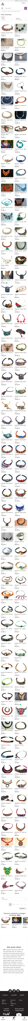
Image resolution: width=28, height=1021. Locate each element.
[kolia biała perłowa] (7, 42)
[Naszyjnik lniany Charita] (7, 842)
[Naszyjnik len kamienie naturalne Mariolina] (21, 784)
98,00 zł (3, 50)
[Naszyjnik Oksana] (7, 653)
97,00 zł (3, 806)
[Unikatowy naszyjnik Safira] (7, 536)
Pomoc (3, 1001)
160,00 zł (17, 399)
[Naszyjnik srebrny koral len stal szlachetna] (21, 71)
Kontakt (20, 1000)
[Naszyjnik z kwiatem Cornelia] (7, 304)
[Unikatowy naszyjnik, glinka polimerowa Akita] (7, 333)
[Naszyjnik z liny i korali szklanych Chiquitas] (7, 696)
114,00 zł (17, 283)
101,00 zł (17, 690)
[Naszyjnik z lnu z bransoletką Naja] (7, 609)
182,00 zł (17, 530)
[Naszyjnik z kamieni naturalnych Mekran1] (7, 71)
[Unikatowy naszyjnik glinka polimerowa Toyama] (21, 377)
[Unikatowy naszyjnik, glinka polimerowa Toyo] (21, 391)
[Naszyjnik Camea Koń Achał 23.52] (21, 57)
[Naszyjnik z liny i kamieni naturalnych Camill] (7, 856)
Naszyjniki (15, 11)
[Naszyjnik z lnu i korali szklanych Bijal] (7, 246)
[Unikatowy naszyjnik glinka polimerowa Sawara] (7, 391)
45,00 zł (17, 254)
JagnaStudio (3, 34)
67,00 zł (3, 210)
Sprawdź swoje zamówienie (22, 0)
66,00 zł (17, 603)
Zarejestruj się (13, 1003)
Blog (11, 1001)
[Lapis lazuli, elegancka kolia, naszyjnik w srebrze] (21, 188)
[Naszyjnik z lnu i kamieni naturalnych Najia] (21, 609)
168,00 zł (3, 927)
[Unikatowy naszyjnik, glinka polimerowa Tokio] (21, 318)
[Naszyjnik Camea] (7, 129)
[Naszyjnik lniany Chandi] (21, 842)
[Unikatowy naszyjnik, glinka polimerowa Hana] (7, 827)
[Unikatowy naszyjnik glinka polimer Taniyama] (21, 420)
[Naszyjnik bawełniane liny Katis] (7, 784)
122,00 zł (3, 108)
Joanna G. (16, 48)
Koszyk (13, 1019)
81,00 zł (17, 181)
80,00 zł (17, 297)
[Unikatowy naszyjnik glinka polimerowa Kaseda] (21, 435)
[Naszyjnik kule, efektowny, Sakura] (7, 871)
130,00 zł (17, 123)
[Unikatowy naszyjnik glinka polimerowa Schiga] (7, 377)
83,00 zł (3, 268)
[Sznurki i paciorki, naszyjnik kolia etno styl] (21, 246)
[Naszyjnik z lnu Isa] (21, 755)
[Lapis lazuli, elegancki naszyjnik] (21, 115)
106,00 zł (17, 777)
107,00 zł (17, 384)
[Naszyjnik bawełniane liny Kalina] (7, 769)
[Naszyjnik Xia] (21, 696)
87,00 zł (3, 283)
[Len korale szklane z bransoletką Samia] (7, 551)
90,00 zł (17, 50)
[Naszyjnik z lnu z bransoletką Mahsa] (21, 580)
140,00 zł (3, 94)
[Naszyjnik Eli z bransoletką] (7, 725)
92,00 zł (17, 792)
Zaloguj (12, 1005)
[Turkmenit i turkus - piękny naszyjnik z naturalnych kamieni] (21, 144)
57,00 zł (3, 254)
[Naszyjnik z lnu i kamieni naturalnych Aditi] (21, 173)
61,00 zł (17, 108)
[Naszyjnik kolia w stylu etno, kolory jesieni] (21, 260)
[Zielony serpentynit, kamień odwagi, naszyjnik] (21, 28)
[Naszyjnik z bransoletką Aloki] (21, 289)
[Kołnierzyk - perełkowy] (7, 57)
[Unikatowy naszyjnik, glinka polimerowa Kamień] (21, 275)
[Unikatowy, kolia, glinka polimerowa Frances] (7, 507)
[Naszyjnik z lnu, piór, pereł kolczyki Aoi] (21, 217)
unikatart (16, 63)
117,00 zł (3, 486)
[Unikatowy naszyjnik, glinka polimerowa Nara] (7, 348)
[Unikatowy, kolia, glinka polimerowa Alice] (21, 464)
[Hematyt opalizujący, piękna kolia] (21, 231)
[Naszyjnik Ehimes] (21, 885)
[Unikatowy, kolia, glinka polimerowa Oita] (7, 362)
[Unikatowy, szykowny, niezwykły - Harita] (21, 769)
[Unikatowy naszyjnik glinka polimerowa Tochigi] (21, 362)
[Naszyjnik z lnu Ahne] (21, 536)
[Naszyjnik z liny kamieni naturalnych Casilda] (21, 856)
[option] (6, 922)
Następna (22, 908)
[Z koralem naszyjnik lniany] (7, 28)
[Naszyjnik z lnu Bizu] (21, 740)
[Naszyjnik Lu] (21, 725)
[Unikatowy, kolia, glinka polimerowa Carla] (7, 493)
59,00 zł (3, 123)
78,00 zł (3, 152)
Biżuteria (10, 11)
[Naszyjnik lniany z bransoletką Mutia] (7, 580)
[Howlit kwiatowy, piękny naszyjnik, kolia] (7, 86)
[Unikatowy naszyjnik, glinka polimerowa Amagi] (7, 406)
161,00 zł (17, 501)
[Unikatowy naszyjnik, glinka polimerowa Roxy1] (7, 318)
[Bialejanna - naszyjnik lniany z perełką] (7, 115)
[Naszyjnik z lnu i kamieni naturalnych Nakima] (21, 624)
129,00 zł (3, 341)
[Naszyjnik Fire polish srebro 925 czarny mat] (21, 86)
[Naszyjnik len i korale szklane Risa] (21, 100)
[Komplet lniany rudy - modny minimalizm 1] (7, 711)
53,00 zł (17, 733)
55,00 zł (3, 137)
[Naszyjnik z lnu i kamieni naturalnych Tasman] (7, 566)
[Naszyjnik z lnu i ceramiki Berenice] (21, 638)
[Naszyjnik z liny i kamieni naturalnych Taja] (21, 551)
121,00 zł (3, 530)
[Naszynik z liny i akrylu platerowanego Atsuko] (21, 667)
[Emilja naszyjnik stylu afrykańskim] (7, 144)
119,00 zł (17, 137)
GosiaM (2, 63)
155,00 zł (17, 414)
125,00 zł (17, 36)
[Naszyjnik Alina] (21, 653)
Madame (16, 34)
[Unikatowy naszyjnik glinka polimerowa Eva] (21, 507)
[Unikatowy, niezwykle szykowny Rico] (21, 711)
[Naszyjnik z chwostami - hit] (21, 595)
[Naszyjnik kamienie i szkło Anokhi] (7, 682)
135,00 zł (3, 515)
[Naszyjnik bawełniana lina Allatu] (7, 522)
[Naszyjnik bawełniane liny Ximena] (21, 522)
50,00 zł (3, 65)
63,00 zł (17, 559)
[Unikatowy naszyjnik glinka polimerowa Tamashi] (21, 449)
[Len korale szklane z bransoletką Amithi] (7, 202)
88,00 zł (3, 399)
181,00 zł (17, 355)
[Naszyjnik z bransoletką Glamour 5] (21, 129)
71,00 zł (17, 661)
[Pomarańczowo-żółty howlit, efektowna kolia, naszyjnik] (7, 173)
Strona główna (4, 11)
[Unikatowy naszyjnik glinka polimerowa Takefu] (21, 406)
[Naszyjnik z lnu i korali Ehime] (7, 885)
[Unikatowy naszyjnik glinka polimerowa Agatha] (7, 464)
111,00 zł (17, 457)
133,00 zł (17, 312)
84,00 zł (17, 704)
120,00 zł (17, 443)
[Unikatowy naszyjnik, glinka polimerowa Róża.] (21, 304)
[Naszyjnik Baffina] (7, 260)
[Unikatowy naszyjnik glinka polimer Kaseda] (7, 435)
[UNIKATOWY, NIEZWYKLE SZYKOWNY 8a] (21, 798)
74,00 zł (3, 36)
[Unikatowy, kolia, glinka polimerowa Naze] (7, 449)
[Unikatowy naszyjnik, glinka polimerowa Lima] (7, 813)
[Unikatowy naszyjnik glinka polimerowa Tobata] (7, 420)
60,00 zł (3, 79)
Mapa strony (4, 1003)
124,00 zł (3, 355)
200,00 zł (3, 225)
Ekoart (2, 77)
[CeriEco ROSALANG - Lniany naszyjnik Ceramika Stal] (21, 202)
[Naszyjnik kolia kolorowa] (21, 42)
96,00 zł (17, 544)
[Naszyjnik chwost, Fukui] (21, 333)
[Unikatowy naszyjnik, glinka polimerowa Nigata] (21, 348)
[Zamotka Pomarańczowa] (7, 188)
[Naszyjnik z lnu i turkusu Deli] (7, 755)
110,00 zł (3, 370)
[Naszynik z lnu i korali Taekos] (21, 813)
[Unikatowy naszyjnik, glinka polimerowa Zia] (7, 289)
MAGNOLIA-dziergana (5, 48)
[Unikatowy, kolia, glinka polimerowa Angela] (21, 478)
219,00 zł (17, 94)
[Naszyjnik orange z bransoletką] (7, 595)
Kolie (19, 11)
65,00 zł (17, 65)
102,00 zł (3, 544)
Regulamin (4, 1000)
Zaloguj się (24, 1019)
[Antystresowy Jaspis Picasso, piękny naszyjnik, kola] (7, 217)
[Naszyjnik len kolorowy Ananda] (7, 667)
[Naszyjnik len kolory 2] (7, 740)
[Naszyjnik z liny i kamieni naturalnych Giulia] (7, 624)
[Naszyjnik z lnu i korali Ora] (21, 827)
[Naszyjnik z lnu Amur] (7, 159)
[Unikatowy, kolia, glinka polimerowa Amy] (7, 478)
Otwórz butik (13, 1000)
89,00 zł (17, 341)
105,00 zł (3, 457)
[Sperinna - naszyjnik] (21, 159)
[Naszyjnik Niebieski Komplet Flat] (7, 100)
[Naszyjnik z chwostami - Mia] (7, 275)
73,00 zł (3, 195)
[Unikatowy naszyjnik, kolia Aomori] (21, 871)
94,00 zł (3, 297)
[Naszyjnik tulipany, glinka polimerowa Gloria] (6, 920)
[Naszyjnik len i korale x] (7, 638)
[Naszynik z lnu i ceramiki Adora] (21, 566)
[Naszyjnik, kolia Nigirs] (21, 682)
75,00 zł (17, 210)
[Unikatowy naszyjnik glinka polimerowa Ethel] (21, 493)
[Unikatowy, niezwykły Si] (7, 798)
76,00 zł (17, 573)
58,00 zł (17, 79)
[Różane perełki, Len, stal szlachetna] (7, 231)
